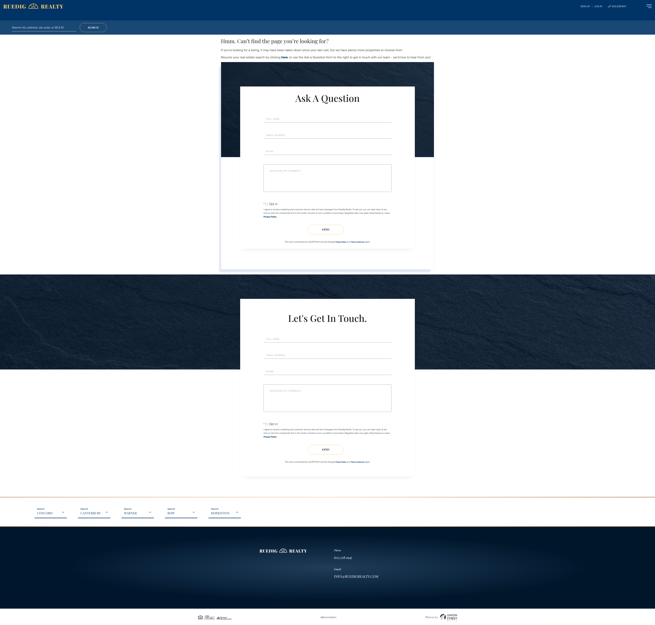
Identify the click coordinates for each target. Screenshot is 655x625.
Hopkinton (220, 513)
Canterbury (91, 513)
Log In (598, 6)
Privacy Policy (270, 217)
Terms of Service (357, 242)
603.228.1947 (618, 6)
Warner (130, 513)
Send (326, 229)
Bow (171, 513)
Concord (45, 513)
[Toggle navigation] (642, 6)
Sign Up (585, 6)
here (284, 57)
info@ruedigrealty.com (356, 576)
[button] (93, 27)
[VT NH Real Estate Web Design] (441, 617)
